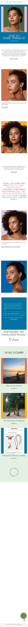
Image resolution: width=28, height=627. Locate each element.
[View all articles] (14, 472)
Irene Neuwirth (12, 624)
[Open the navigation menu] (3, 2)
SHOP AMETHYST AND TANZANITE (10, 246)
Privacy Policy (13, 319)
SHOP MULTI (4, 107)
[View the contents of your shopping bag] (25, 2)
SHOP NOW (14, 172)
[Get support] (23, 616)
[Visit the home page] (14, 2)
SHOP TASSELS (14, 58)
